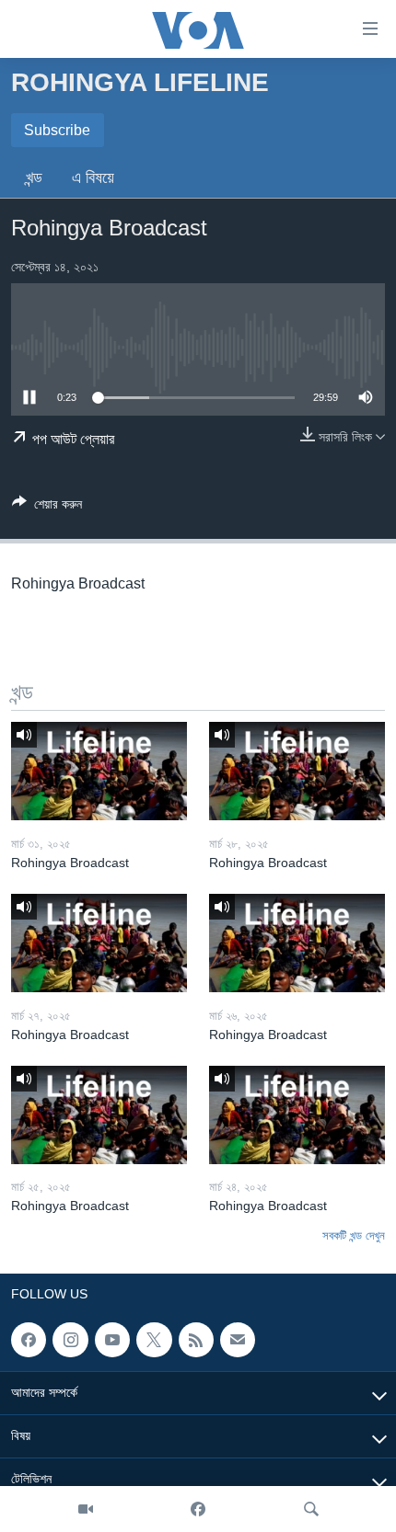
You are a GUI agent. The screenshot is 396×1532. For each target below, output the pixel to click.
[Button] (47, 507)
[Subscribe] (237, 1339)
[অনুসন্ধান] (311, 1509)
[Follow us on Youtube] (112, 1339)
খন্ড (34, 177)
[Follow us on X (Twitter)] (153, 1339)
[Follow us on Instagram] (69, 1339)
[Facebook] (198, 1509)
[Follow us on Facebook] (28, 1339)
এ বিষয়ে (93, 177)
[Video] (85, 1509)
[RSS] (196, 1339)
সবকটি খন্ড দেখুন (353, 1235)
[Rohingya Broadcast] (99, 771)
